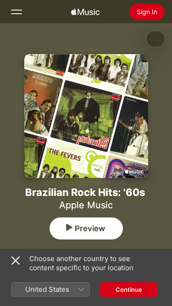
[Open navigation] (16, 12)
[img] (85, 12)
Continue (129, 289)
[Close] (15, 260)
